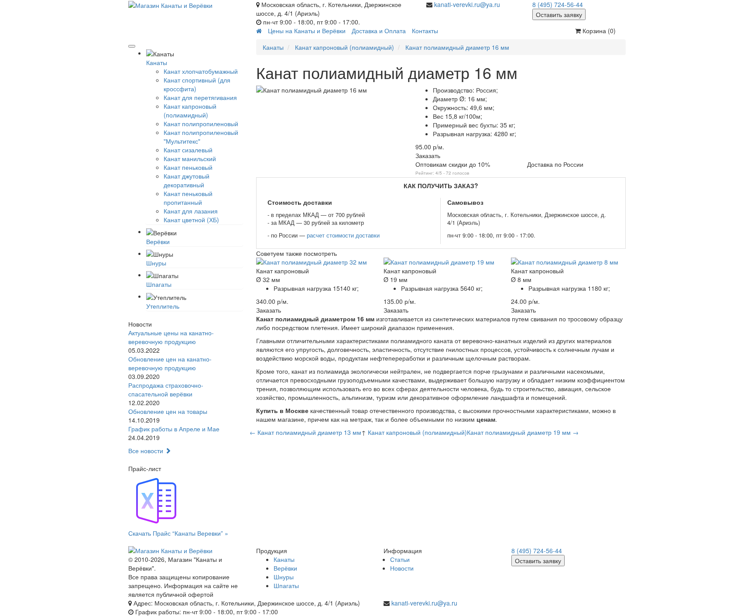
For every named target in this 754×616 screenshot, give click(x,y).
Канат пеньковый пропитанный (188, 197)
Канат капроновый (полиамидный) (190, 110)
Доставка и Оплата (379, 30)
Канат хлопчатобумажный (201, 71)
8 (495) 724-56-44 (557, 4)
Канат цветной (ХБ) (191, 219)
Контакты (425, 30)
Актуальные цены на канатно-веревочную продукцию (171, 337)
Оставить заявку (559, 14)
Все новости (146, 450)
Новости (402, 568)
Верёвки (158, 241)
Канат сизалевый (188, 149)
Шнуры (156, 262)
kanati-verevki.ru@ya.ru (467, 4)
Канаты (156, 62)
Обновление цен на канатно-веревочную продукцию (170, 363)
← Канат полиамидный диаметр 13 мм (305, 432)
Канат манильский (190, 158)
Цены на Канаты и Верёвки (307, 30)
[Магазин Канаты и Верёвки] (186, 5)
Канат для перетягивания (200, 97)
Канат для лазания (191, 210)
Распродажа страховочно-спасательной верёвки (165, 389)
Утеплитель (162, 306)
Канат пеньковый (188, 167)
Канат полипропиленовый (201, 123)
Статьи (400, 559)
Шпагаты (158, 284)
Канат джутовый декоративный (186, 180)
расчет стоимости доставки (343, 235)
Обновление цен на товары (167, 411)
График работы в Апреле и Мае (173, 428)
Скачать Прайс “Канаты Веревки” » (178, 533)
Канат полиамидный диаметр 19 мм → (523, 432)
